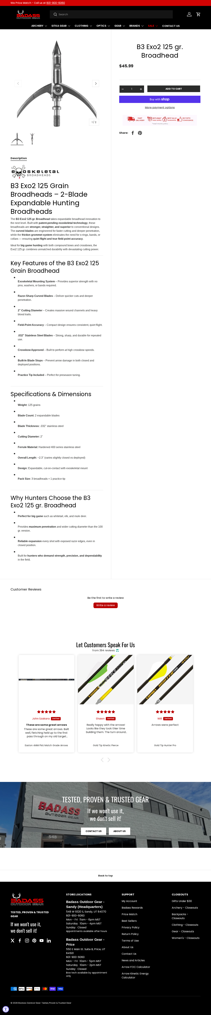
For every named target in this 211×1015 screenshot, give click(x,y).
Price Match (129, 914)
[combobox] (111, 14)
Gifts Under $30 (182, 901)
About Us (119, 831)
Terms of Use (130, 941)
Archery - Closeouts (185, 908)
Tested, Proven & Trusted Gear (56, 1002)
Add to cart (174, 88)
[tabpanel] (57, 364)
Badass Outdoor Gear (29, 1002)
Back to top (105, 875)
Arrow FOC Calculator (136, 967)
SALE (151, 26)
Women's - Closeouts (185, 938)
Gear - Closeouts (183, 931)
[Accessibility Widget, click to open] (5, 1009)
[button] (198, 14)
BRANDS (134, 26)
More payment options (160, 107)
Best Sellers (129, 921)
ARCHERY (37, 26)
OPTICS (101, 26)
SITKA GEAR (59, 26)
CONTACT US (171, 26)
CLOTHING (81, 26)
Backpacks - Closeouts (180, 916)
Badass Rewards (132, 908)
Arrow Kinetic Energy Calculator (135, 975)
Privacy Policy (130, 927)
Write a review (105, 605)
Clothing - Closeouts (185, 925)
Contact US (94, 831)
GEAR (117, 26)
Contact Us (129, 954)
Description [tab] (19, 158)
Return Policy (130, 934)
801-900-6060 (55, 3)
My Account (129, 901)
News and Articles (133, 960)
